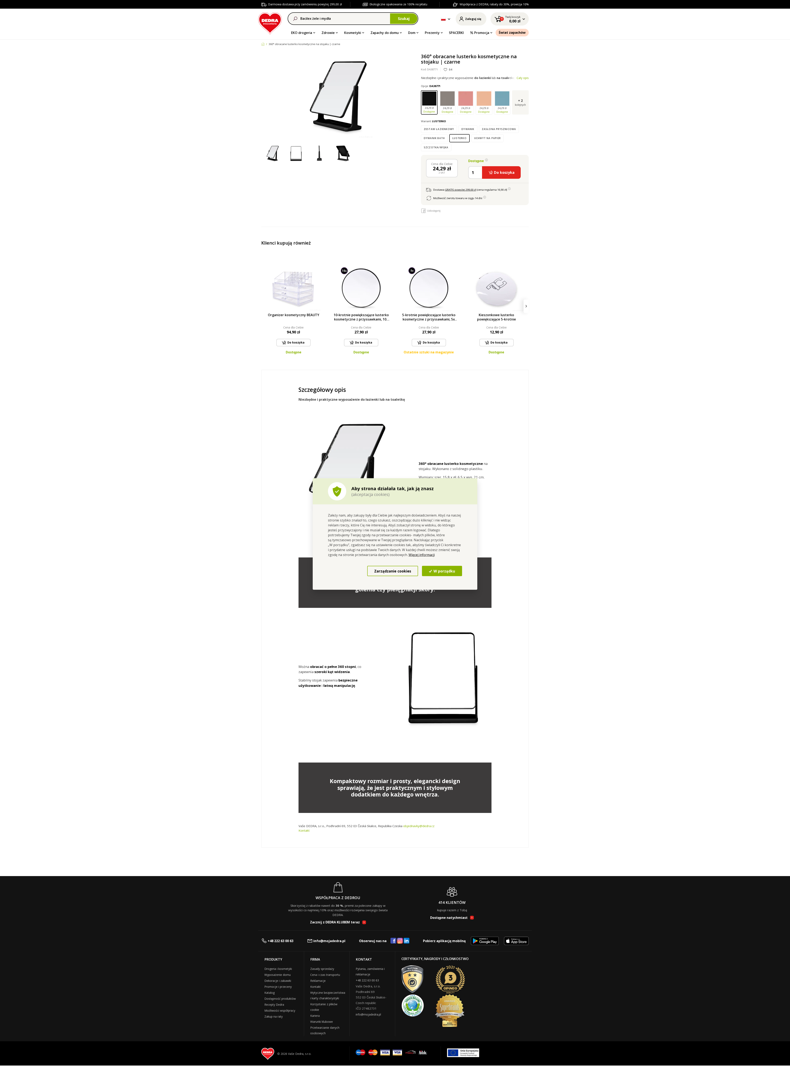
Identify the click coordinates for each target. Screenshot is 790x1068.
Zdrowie (328, 32)
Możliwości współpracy (279, 1010)
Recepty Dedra (274, 1004)
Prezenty (432, 32)
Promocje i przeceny (278, 987)
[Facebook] (393, 941)
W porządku (443, 570)
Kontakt (304, 830)
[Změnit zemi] (443, 18)
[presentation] (263, 306)
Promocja (481, 32)
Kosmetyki (352, 32)
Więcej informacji (422, 555)
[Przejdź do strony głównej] (270, 22)
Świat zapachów (512, 32)
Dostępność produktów (280, 999)
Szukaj (404, 18)
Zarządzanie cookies (392, 570)
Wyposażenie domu (277, 975)
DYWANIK (467, 129)
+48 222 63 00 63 (280, 941)
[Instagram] (400, 941)
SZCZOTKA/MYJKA (436, 147)
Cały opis (523, 78)
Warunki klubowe (321, 1022)
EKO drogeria (301, 32)
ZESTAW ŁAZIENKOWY (439, 129)
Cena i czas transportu (325, 975)
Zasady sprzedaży (322, 969)
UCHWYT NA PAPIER (487, 138)
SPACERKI (456, 32)
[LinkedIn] (406, 941)
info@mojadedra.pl (329, 941)
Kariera (315, 1016)
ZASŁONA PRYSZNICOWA (499, 129)
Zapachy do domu (385, 32)
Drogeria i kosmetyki (278, 969)
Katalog (269, 993)
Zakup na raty (273, 1016)
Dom (411, 32)
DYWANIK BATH (434, 138)
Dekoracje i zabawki (277, 981)
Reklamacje (318, 981)
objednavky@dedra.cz (418, 826)
